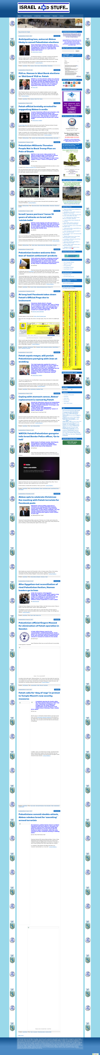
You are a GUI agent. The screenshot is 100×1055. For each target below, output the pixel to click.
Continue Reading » (39, 62)
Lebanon (71, 425)
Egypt (31, 615)
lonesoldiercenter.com (71, 200)
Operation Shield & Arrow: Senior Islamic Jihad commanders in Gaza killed (71, 237)
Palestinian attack (41, 1031)
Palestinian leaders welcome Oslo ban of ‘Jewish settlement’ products (38, 254)
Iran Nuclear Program (75, 421)
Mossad (41, 685)
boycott (31, 287)
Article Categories (27, 16)
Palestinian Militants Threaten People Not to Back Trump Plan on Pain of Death (37, 148)
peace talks (65, 432)
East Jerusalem (47, 805)
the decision (31, 271)
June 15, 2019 (29, 352)
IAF (76, 419)
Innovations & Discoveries (69, 394)
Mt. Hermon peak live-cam (69, 276)
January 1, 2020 (29, 210)
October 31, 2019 (29, 249)
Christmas (43, 576)
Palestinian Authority (68, 428)
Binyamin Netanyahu (72, 415)
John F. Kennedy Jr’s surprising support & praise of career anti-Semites (71, 231)
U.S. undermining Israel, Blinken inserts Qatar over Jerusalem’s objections (71, 218)
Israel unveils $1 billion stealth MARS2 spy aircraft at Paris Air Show (72, 229)
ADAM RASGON (35, 601)
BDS (71, 413)
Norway (49, 287)
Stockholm (45, 685)
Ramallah (55, 245)
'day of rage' (32, 805)
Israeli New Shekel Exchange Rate (72, 256)
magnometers (56, 805)
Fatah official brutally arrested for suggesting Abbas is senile (38, 108)
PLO (38, 98)
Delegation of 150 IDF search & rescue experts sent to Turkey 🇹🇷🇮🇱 (71, 248)
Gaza (65, 417)
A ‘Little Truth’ (37, 16)
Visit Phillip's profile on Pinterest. (69, 288)
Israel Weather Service (68, 269)
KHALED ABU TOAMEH (37, 52)
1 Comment (57, 430)
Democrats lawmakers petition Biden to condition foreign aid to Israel (71, 242)
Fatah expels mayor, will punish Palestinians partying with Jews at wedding (38, 358)
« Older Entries (21, 1035)
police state (56, 137)
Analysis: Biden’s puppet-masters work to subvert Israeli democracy (71, 245)
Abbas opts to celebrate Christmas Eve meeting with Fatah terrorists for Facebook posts (39, 499)
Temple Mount (21, 806)
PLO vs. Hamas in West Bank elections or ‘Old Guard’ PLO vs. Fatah (39, 75)
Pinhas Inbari (35, 87)
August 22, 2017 (29, 619)
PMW (20, 348)
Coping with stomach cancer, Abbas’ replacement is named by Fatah (39, 398)
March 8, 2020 (29, 103)
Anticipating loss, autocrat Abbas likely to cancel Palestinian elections (39, 40)
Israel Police (67, 422)
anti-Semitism (33, 389)
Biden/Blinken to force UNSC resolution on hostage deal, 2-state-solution (72, 213)
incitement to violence (47, 347)
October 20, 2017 (29, 581)
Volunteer (55, 16)
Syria (68, 432)
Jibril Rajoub (21, 489)
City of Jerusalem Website (69, 262)
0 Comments (57, 35)
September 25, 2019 (30, 291)
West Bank (73, 434)
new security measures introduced (44, 717)
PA (52, 287)
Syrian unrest (73, 432)
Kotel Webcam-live (67, 274)
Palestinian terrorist (69, 431)
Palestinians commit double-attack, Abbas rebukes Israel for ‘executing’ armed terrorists (38, 817)
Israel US (66, 424)
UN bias (69, 434)
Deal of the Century (35, 205)
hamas (38, 65)
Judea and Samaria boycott (42, 287)
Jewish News (66, 398)
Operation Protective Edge (72, 427)
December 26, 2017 (30, 493)
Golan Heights (76, 417)
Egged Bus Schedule (68, 263)
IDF (67, 421)
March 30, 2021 (29, 70)
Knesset (67, 425)
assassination (33, 685)
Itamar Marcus (55, 347)
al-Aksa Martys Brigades (35, 576)
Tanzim (41, 98)
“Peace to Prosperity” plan (31, 167)
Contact (61, 16)
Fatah (35, 65)
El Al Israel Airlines (67, 265)
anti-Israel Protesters (40, 805)
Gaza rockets (70, 417)
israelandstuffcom (22, 35)
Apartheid (38, 389)
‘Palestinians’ (47, 16)
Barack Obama (66, 413)
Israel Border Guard (46, 488)
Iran (40, 615)
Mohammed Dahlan (49, 137)
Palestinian (52, 205)
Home (19, 16)
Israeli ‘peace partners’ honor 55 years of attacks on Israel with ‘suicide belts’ (36, 217)
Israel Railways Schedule (69, 267)
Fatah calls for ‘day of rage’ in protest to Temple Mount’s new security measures (39, 695)
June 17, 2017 (29, 811)
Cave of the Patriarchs (34, 488)
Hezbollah (71, 419)
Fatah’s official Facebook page (40, 316)
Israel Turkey (77, 422)
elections (32, 65)
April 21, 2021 (29, 35)
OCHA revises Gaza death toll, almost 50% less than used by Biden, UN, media (72, 215)
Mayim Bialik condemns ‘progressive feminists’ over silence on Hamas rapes (70, 223)
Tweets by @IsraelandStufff (68, 283)
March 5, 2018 (29, 393)
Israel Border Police (55, 488)
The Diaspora (30, 347)
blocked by (72, 442)
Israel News (25, 65)
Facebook (38, 347)
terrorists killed (48, 1031)
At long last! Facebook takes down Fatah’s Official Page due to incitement (37, 297)
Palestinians (50, 65)
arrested (33, 137)
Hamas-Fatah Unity (41, 245)
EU (80, 415)
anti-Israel (65, 410)
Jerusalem (35, 1031)
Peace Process (76, 431)
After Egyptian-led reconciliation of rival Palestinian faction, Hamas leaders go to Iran (38, 587)
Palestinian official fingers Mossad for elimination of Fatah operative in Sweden (39, 625)
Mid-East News (26, 137)
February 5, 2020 (29, 142)
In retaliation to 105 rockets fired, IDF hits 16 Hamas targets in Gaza (71, 240)
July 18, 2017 (29, 689)
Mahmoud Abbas (43, 65)
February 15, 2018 (30, 430)
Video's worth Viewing (68, 403)
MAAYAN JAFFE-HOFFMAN (38, 311)
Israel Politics (72, 422)
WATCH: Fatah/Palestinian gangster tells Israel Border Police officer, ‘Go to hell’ (39, 436)
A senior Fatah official (23, 125)
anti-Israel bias (70, 410)
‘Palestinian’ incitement (25, 348)
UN (66, 434)
